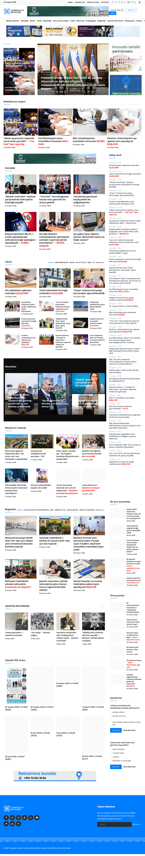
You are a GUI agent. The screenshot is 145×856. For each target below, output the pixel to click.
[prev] (41, 69)
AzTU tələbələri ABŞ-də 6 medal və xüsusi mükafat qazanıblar (97, 338)
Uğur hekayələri (119, 749)
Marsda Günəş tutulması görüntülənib (120, 407)
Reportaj (80, 21)
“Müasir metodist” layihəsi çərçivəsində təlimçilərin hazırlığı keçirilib (20, 199)
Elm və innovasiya (61, 21)
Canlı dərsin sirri (90, 488)
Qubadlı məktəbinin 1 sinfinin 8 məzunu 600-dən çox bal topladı (54, 540)
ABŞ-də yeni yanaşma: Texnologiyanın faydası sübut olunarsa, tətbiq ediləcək (123, 361)
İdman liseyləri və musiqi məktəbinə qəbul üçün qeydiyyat (87, 584)
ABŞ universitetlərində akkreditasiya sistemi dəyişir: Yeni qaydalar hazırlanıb (124, 425)
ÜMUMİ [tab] (72, 262)
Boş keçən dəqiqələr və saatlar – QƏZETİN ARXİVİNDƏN (67, 635)
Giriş (112, 13)
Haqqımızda (80, 2)
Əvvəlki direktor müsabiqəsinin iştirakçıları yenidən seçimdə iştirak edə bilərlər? (54, 240)
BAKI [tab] (52, 510)
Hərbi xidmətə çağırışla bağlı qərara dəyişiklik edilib (133, 529)
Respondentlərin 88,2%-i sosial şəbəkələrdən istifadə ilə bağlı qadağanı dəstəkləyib (20, 238)
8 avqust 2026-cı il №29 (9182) (67, 706)
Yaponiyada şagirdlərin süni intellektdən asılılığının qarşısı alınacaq (122, 436)
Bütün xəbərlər (12, 21)
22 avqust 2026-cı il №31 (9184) (16, 708)
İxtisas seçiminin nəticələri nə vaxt (134, 580)
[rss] (18, 823)
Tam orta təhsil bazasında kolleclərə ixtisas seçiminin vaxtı (63, 306)
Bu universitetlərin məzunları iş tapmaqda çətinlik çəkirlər (133, 607)
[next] (105, 69)
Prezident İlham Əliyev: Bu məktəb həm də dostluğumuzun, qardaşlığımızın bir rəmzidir (124, 340)
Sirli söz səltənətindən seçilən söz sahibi (41, 486)
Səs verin (115, 730)
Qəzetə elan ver (116, 10)
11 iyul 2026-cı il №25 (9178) (65, 757)
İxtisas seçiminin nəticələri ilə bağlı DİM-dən (28, 322)
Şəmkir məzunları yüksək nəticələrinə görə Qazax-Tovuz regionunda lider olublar (53, 585)
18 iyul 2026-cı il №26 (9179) (40, 757)
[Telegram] (131, 2)
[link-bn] (126, 89)
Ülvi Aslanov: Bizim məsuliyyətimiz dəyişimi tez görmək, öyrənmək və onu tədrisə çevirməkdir (20, 400)
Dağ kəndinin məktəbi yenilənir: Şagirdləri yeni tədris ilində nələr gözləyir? (124, 231)
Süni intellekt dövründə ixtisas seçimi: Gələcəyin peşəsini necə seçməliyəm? (16, 489)
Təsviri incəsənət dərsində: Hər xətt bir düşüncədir (67, 489)
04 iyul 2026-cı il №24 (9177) (92, 757)
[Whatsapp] (125, 2)
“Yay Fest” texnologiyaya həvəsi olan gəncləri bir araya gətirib (54, 199)
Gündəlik (24, 21)
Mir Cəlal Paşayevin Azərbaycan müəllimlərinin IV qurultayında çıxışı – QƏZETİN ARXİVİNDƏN (92, 638)
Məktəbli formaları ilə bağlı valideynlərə (121, 463)
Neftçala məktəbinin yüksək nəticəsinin (18, 584)
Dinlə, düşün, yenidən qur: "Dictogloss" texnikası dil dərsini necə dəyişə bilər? (67, 455)
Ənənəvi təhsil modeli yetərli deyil (133, 636)
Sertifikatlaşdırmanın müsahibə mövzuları (17, 90)
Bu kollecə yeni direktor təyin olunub (133, 649)
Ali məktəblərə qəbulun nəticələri (18, 292)
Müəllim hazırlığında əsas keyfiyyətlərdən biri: (92, 454)
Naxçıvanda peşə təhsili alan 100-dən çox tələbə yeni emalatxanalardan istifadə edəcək (19, 542)
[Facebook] (112, 2)
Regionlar (102, 21)
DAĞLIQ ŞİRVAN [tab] (72, 510)
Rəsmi (32, 21)
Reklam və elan (93, 2)
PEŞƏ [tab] (89, 262)
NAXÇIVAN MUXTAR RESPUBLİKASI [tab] (36, 510)
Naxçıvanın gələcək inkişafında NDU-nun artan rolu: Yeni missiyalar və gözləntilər (16, 455)
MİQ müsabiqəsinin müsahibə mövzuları (89, 140)
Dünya (139, 21)
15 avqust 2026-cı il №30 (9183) (42, 708)
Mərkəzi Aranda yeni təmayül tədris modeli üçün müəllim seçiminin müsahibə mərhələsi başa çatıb (88, 543)
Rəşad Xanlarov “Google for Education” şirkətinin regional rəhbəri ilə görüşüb (63, 341)
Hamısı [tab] (51, 262)
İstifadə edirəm (119, 712)
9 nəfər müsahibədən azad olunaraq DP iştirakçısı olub (121, 202)
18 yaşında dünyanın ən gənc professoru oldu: (134, 565)
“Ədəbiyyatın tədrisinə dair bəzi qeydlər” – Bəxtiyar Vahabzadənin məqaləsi (41, 636)
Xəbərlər (116, 757)
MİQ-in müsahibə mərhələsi (121, 399)
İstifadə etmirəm (119, 716)
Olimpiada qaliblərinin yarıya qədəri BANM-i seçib (97, 305)
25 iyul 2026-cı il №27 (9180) (15, 758)
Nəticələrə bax (129, 730)
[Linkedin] (135, 2)
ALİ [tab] (93, 262)
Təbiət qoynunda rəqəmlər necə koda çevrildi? (17, 66)
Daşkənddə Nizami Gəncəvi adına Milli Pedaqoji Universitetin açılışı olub (124, 351)
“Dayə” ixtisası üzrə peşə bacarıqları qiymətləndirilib (89, 292)
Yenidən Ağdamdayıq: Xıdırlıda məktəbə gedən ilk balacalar (134, 680)
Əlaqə (70, 2)
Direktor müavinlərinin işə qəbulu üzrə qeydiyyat (122, 141)
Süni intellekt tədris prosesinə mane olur (126, 723)
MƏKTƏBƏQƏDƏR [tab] (61, 262)
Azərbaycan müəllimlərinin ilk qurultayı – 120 (38, 454)
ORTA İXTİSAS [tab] (81, 262)
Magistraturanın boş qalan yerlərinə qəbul (97, 322)
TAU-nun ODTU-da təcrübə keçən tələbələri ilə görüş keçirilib (124, 454)
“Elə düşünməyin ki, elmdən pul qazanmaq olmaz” (55, 403)
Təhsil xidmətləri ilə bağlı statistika (53, 292)
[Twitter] (116, 2)
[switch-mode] (139, 2)
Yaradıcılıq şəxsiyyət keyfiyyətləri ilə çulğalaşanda (85, 199)
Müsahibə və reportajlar (122, 761)
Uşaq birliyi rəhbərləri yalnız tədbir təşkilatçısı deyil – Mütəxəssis (28, 306)
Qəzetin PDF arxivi (115, 21)
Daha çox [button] (99, 262)
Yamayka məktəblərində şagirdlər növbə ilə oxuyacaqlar (125, 416)
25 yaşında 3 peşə (134, 663)
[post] (73, 69)
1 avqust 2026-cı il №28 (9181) (93, 708)
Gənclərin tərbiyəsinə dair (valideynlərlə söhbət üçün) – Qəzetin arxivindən (16, 636)
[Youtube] (128, 2)
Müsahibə (47, 21)
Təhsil (39, 21)
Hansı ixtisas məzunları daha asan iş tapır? (133, 622)
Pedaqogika (91, 21)
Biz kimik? (105, 2)
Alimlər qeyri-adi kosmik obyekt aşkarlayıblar (124, 371)
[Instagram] (119, 2)
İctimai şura (129, 21)
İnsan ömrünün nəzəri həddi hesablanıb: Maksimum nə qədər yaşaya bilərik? (133, 546)
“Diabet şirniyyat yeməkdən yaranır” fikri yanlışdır (86, 382)
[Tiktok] (122, 2)
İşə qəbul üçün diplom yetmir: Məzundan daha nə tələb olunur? (88, 237)
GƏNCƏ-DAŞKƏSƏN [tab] (87, 510)
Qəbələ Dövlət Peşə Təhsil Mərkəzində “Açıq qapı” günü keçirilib (63, 323)
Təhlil (72, 21)
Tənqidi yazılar (118, 753)
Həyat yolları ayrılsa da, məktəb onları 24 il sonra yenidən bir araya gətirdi (134, 513)
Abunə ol (131, 10)
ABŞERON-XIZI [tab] (60, 510)
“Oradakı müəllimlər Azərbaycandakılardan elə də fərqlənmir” (88, 403)
